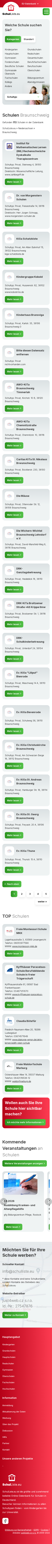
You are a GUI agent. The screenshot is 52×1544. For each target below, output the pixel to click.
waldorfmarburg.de (21, 1081)
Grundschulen (34, 49)
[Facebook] (5, 1521)
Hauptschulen (12, 53)
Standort (29, 39)
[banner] (11, 9)
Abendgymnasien (36, 82)
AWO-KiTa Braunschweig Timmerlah (25, 388)
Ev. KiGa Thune (25, 850)
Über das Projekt (10, 1424)
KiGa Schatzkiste (27, 238)
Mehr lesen (13, 181)
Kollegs (8, 82)
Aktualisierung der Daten (14, 1411)
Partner (5, 1443)
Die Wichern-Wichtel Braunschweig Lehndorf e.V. (31, 534)
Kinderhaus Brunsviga (30, 314)
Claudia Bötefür (26, 1020)
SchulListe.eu (9, 128)
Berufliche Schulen (14, 66)
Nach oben (13, 884)
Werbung (6, 1418)
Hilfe (4, 1437)
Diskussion (7, 1430)
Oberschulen (33, 70)
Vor (3, 1201)
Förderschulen (12, 62)
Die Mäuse (22, 495)
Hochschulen (8, 1388)
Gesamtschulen (35, 57)
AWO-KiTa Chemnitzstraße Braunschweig (26, 425)
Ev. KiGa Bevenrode (28, 712)
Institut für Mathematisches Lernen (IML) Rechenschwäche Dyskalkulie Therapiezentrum (31, 151)
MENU (46, 11)
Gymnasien (10, 57)
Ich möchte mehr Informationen (24, 1122)
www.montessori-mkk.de (24, 946)
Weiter (48, 1201)
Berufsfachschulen (36, 62)
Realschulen (33, 53)
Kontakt (6, 1449)
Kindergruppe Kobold (29, 276)
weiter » (42, 901)
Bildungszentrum (35, 77)
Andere (8, 86)
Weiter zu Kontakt (14, 1315)
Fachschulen (11, 77)
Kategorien (13, 39)
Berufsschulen (34, 66)
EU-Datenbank (29, 4)
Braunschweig (9, 132)
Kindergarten (11, 49)
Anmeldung (7, 1405)
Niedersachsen (25, 128)
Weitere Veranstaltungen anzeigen (24, 1163)
